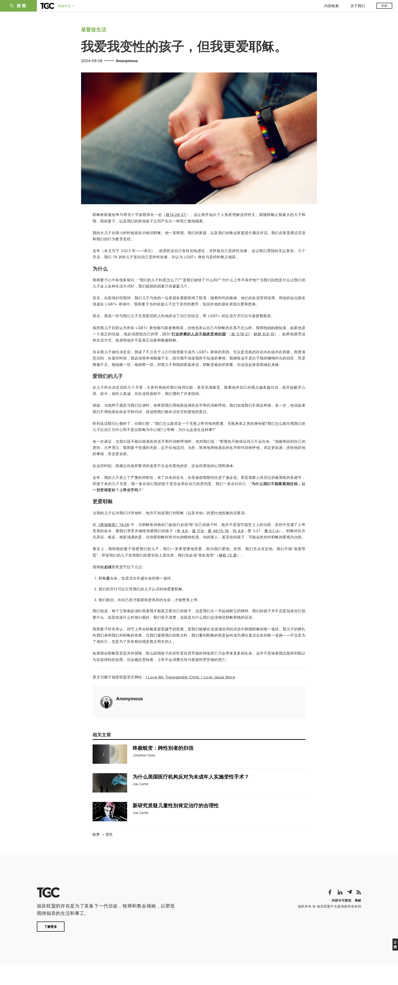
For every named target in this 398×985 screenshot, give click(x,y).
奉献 (384, 5)
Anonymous (127, 60)
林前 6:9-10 (264, 334)
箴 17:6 (198, 530)
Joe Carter (141, 784)
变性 (109, 834)
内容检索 (331, 5)
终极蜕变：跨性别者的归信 (163, 748)
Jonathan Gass (144, 755)
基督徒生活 (93, 29)
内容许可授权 (341, 900)
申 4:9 (182, 530)
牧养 (96, 834)
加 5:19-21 (240, 334)
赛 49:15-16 (218, 530)
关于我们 (357, 5)
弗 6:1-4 (271, 530)
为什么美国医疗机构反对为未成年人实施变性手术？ (191, 777)
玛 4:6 (238, 530)
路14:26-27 (176, 214)
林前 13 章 (228, 555)
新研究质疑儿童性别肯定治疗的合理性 (176, 805)
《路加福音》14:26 (113, 524)
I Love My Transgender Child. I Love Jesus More (190, 677)
